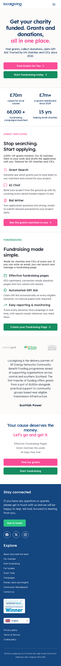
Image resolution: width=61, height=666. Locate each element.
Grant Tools (9, 573)
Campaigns (9, 577)
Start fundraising (30, 471)
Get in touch (14, 523)
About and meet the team (16, 554)
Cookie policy (10, 639)
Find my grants (30, 462)
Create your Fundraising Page (28, 327)
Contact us (9, 592)
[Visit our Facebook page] (7, 534)
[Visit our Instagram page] (25, 534)
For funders (9, 568)
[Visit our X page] (16, 534)
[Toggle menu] (53, 4)
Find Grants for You (29, 65)
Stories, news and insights (16, 582)
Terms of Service (12, 635)
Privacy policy (10, 630)
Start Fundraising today (29, 74)
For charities (10, 559)
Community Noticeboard (16, 587)
